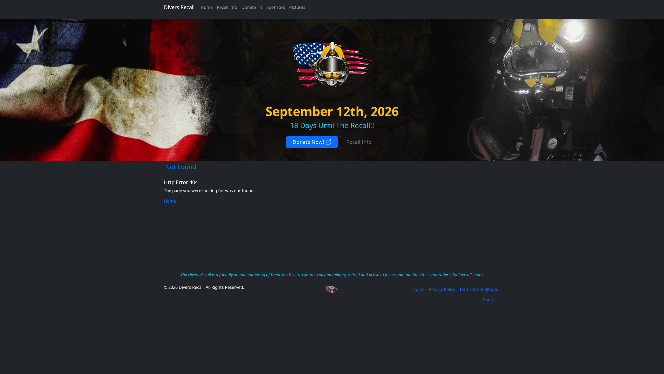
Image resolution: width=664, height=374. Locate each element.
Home (207, 7)
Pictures (297, 7)
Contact (490, 300)
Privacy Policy (442, 289)
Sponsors (275, 7)
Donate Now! (308, 141)
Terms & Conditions (478, 289)
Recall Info (227, 7)
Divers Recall (179, 7)
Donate (248, 7)
